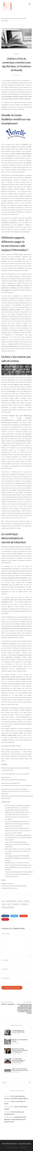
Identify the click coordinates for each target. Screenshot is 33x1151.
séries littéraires (8, 907)
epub (3, 904)
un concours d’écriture (15, 754)
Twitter (18, 746)
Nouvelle (16, 904)
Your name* (4, 960)
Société (16, 53)
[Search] (30, 1082)
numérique (24, 904)
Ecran (20, 901)
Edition (26, 901)
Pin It (6, 919)
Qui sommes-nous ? (12, 1147)
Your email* (5, 969)
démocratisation (11, 901)
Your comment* (6, 933)
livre (9, 904)
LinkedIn (12, 746)
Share (6, 915)
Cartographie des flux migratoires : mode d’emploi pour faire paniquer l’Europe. (15, 1119)
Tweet (15, 915)
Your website (5, 978)
